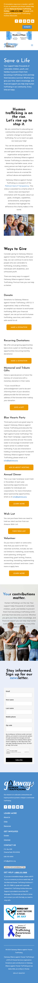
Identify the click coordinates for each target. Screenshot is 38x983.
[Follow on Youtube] (28, 21)
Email (8, 691)
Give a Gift (19, 407)
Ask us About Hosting (19, 467)
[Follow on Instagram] (24, 21)
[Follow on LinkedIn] (32, 21)
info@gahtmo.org (11, 460)
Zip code (9, 725)
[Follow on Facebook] (16, 21)
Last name (10, 708)
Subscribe (19, 760)
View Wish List (19, 531)
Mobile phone (11, 717)
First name (10, 700)
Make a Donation (19, 327)
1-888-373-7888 (20, 873)
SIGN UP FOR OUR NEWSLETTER (15, 867)
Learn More (19, 504)
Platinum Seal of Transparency (17, 186)
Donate (27, 27)
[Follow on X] (20, 21)
